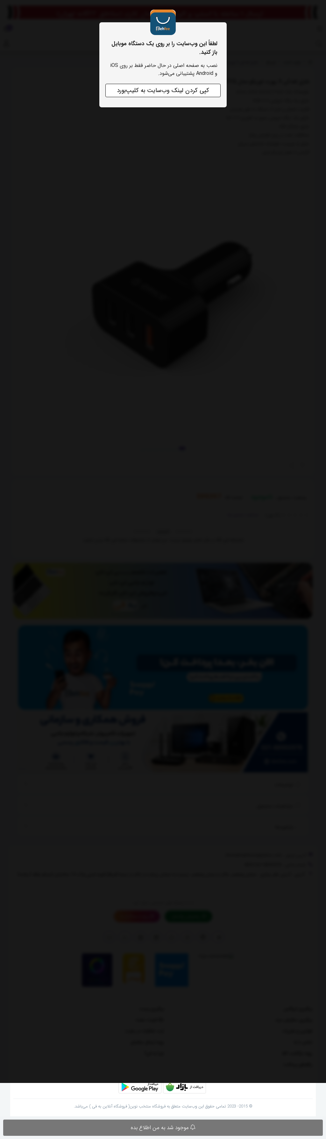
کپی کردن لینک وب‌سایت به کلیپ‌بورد (163, 90)
